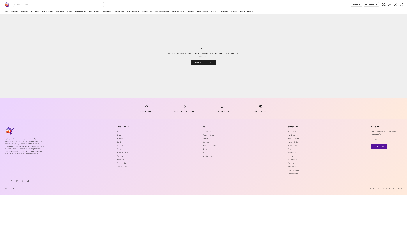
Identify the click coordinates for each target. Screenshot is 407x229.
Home (6, 11)
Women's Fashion (47, 11)
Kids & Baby (191, 11)
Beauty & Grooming (178, 11)
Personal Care (293, 174)
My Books (234, 11)
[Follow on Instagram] (17, 181)
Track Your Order (208, 135)
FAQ (204, 152)
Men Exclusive (293, 135)
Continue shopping (203, 63)
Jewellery (214, 11)
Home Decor (292, 145)
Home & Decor (106, 11)
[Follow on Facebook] (6, 181)
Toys (289, 149)
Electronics (292, 131)
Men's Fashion (35, 11)
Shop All (242, 11)
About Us (120, 145)
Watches (69, 11)
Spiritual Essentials (80, 11)
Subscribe (379, 146)
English (8, 188)
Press (119, 149)
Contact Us (207, 131)
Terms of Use (121, 159)
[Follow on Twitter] (12, 181)
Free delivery (146, 111)
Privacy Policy (122, 163)
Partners (120, 156)
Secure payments (260, 111)
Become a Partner (371, 4)
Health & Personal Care (162, 11)
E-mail (205, 149)
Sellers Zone (356, 4)
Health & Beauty (293, 170)
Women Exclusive (294, 138)
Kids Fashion (60, 11)
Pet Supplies (224, 11)
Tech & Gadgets (94, 11)
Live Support (207, 156)
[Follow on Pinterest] (23, 181)
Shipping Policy (122, 152)
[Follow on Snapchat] (28, 181)
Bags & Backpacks (133, 11)
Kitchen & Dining (119, 11)
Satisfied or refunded (184, 111)
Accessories (292, 167)
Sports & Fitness (147, 11)
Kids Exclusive (293, 159)
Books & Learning (202, 11)
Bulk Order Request (210, 145)
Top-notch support (223, 111)
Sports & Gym (293, 152)
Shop (119, 135)
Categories (24, 11)
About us (250, 11)
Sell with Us (14, 11)
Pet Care (291, 163)
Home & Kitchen (293, 142)
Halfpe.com (397, 188)
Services (120, 142)
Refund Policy (122, 167)
